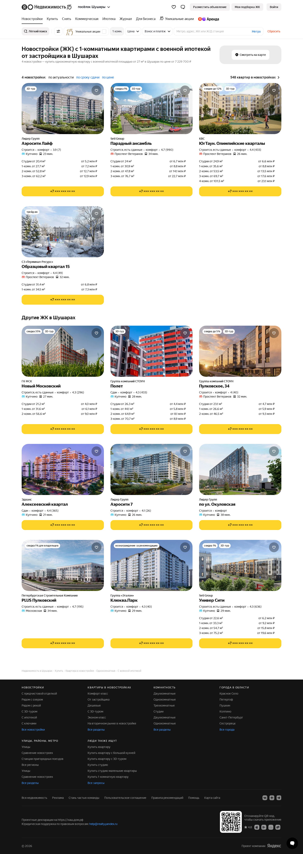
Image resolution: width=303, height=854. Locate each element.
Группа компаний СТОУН (127, 381)
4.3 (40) (147, 606)
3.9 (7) (57, 149)
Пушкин (225, 705)
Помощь (193, 797)
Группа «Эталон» (122, 595)
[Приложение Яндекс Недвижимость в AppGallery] (270, 827)
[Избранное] (173, 7)
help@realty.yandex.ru (103, 824)
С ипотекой (29, 717)
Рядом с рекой (31, 705)
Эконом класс (97, 717)
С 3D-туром (29, 711)
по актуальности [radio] (61, 77)
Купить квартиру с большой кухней (111, 753)
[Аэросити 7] (151, 469)
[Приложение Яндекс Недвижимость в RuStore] (277, 827)
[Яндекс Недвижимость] (47, 7)
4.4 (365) (53, 510)
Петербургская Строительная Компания (50, 595)
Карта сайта (212, 797)
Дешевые (94, 705)
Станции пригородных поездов (42, 758)
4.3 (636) (256, 606)
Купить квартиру (99, 747)
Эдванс (27, 499)
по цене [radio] (108, 77)
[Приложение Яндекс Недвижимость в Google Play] (263, 827)
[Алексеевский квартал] (63, 469)
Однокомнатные (165, 699)
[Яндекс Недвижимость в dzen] (271, 797)
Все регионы (30, 764)
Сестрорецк (228, 723)
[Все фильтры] (58, 31)
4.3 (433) (141, 392)
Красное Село (229, 693)
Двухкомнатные (165, 693)
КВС (202, 138)
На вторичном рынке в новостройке (112, 723)
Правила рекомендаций (167, 797)
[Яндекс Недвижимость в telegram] (278, 797)
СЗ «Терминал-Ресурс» (37, 261)
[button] (183, 7)
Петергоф (226, 699)
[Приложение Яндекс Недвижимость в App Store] (256, 827)
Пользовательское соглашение (125, 797)
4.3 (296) (78, 392)
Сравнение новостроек (37, 753)
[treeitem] (33, 19)
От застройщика (98, 699)
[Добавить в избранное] (96, 90)
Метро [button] (256, 31)
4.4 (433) (255, 149)
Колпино (225, 711)
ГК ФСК (27, 381)
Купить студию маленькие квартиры (112, 770)
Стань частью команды (84, 797)
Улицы (26, 747)
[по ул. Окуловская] (240, 469)
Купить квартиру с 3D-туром (107, 758)
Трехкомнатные (164, 705)
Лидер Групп (31, 138)
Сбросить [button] (274, 31)
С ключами (29, 723)
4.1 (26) (146, 510)
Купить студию (98, 764)
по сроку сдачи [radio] (88, 77)
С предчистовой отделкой (39, 693)
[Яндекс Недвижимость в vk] (264, 797)
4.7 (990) (167, 149)
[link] (274, 7)
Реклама (58, 797)
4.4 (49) (58, 273)
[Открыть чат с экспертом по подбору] (292, 843)
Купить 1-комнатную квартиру (108, 776)
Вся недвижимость (34, 797)
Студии (158, 711)
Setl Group (117, 138)
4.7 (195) (77, 606)
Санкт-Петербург (231, 717)
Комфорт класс (98, 693)
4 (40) (234, 392)
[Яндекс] (274, 846)
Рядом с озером (32, 699)
